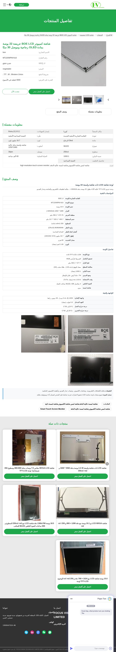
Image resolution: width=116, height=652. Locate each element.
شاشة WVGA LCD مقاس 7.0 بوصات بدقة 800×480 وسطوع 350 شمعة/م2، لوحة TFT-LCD (29, 469)
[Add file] (110, 648)
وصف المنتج (62, 112)
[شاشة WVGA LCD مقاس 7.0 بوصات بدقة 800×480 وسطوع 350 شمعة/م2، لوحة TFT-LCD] (29, 447)
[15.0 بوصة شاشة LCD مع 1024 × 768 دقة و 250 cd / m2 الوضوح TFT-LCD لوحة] (82, 558)
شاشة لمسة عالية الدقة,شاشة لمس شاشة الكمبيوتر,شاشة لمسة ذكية (71, 404)
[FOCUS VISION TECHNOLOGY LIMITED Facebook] (38, 632)
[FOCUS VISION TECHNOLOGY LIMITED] (100, 4)
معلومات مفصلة (95, 112)
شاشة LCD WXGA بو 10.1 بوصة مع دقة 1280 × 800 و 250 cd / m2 (82, 524)
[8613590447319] (50, 632)
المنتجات (100, 35)
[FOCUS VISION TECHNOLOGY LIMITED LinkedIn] (32, 632)
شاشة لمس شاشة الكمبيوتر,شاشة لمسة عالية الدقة (90, 409)
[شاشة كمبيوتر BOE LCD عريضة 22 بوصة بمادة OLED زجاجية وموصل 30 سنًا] (84, 66)
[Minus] (71, 598)
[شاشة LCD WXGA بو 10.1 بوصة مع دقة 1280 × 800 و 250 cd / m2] (82, 503)
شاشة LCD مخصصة (87, 35)
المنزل (108, 35)
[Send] (71, 648)
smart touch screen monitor (52, 409)
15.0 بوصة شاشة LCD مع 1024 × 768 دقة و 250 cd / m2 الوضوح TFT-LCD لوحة (83, 580)
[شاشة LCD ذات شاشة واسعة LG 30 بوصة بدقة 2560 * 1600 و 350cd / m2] (82, 447)
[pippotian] (26, 632)
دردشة (21, 5)
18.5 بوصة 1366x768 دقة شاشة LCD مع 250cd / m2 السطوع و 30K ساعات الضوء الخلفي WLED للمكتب (29, 524)
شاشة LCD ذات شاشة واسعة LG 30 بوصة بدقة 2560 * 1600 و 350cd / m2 (82, 469)
